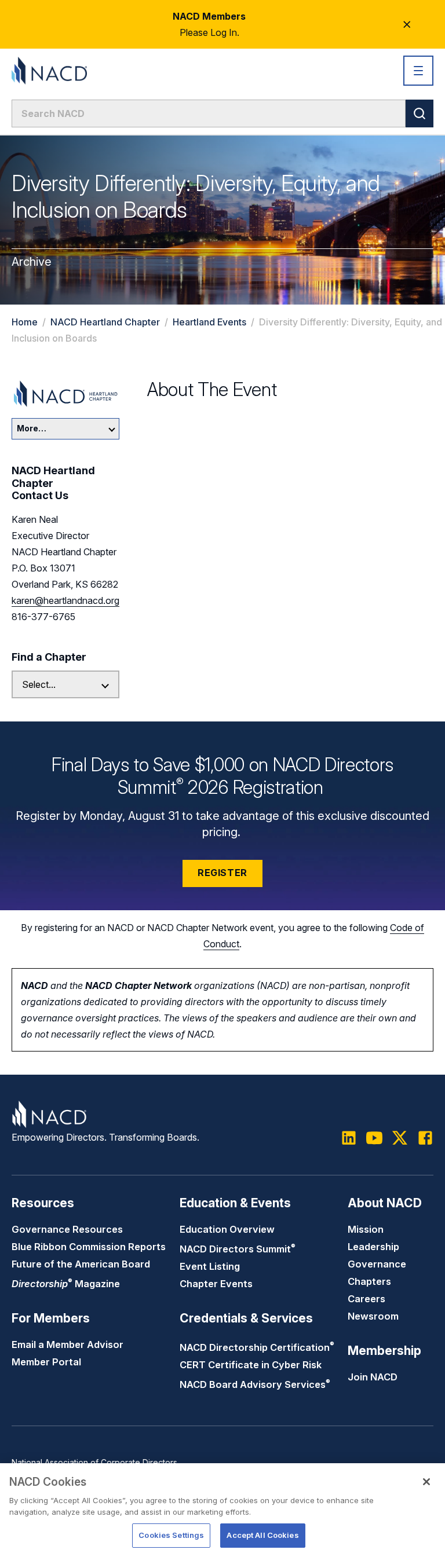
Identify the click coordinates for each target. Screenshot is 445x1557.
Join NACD (372, 1377)
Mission (366, 1229)
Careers (366, 1299)
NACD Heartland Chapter (106, 322)
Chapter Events (216, 1283)
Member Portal (46, 1362)
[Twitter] (400, 1138)
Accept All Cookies (262, 1535)
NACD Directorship (257, 1347)
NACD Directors (238, 1249)
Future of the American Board (81, 1264)
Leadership (373, 1246)
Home (25, 322)
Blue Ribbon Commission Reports (89, 1246)
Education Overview (227, 1229)
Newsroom (373, 1316)
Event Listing (210, 1266)
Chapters (369, 1281)
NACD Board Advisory (255, 1384)
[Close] (426, 1481)
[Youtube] (374, 1138)
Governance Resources (67, 1229)
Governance (377, 1264)
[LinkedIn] (349, 1138)
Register (222, 872)
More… (31, 428)
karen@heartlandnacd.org (65, 600)
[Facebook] (425, 1138)
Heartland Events (209, 322)
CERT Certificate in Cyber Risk (251, 1365)
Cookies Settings (171, 1535)
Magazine (66, 1283)
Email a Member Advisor (67, 1344)
